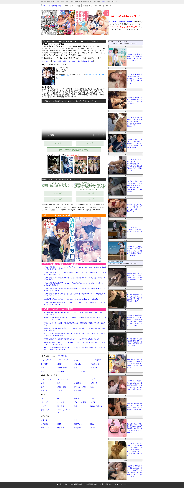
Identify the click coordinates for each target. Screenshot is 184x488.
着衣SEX (84, 61)
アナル (60, 420)
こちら (103, 2)
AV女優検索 (87, 6)
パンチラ (60, 402)
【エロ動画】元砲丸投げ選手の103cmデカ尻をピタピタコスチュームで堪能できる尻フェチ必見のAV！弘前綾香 (134, 251)
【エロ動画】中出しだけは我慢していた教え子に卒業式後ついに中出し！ (134, 229)
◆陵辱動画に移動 (91, 484)
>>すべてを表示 (62, 356)
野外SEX (60, 371)
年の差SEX (94, 364)
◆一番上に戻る (62, 484)
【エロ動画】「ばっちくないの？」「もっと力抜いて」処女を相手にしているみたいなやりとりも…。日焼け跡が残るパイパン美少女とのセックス (134, 450)
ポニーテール (79, 379)
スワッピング (62, 360)
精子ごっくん (46, 428)
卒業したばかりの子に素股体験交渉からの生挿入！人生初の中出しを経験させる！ (71, 339)
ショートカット (46, 61)
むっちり (44, 390)
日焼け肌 (77, 383)
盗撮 (75, 368)
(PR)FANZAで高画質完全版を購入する (74, 150)
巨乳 (59, 383)
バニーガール (46, 402)
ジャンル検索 (75, 6)
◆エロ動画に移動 (76, 484)
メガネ (43, 406)
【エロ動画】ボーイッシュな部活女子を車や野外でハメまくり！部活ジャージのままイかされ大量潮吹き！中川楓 (134, 143)
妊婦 (42, 383)
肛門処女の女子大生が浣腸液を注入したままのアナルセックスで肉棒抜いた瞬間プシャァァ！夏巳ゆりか (134, 363)
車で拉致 (93, 368)
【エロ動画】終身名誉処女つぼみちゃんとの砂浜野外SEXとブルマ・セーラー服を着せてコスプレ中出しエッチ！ (134, 122)
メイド (93, 402)
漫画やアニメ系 (96, 406)
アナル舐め (72, 61)
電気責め (77, 428)
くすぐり (44, 420)
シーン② (90, 143)
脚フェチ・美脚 (80, 387)
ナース (93, 398)
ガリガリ (60, 390)
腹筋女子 (77, 390)
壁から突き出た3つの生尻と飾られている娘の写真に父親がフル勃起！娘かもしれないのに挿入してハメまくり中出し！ (134, 428)
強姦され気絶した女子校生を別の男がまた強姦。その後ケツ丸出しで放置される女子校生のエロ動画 (134, 277)
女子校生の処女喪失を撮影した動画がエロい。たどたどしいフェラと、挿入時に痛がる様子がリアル (134, 299)
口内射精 (44, 424)
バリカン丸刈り (80, 371)
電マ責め (90, 61)
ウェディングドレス (64, 411)
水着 (75, 406)
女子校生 (65, 61)
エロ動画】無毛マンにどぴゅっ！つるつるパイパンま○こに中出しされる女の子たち (72, 299)
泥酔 (42, 368)
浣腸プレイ (78, 424)
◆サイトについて (121, 484)
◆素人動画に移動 (106, 484)
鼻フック (93, 428)
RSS (95, 6)
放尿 (59, 424)
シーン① (57, 143)
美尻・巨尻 (61, 387)
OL (58, 398)
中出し (78, 61)
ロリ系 (93, 379)
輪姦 (42, 371)
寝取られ (77, 364)
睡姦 (92, 424)
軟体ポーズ (61, 428)
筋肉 (42, 387)
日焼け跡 (93, 383)
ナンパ (76, 360)
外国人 (60, 364)
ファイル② (58, 199)
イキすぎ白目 (46, 360)
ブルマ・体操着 (56, 61)
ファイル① (58, 193)
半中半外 (93, 420)
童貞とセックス (63, 368)
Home (66, 6)
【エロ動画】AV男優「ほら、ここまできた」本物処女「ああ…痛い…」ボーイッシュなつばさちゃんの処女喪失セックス (134, 385)
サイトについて (105, 6)
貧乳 (92, 387)
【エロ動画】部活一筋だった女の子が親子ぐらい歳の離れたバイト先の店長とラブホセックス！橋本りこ (134, 79)
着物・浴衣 (45, 410)
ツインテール (62, 379)
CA (42, 398)
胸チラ (76, 398)
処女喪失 (44, 364)
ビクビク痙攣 (95, 360)
